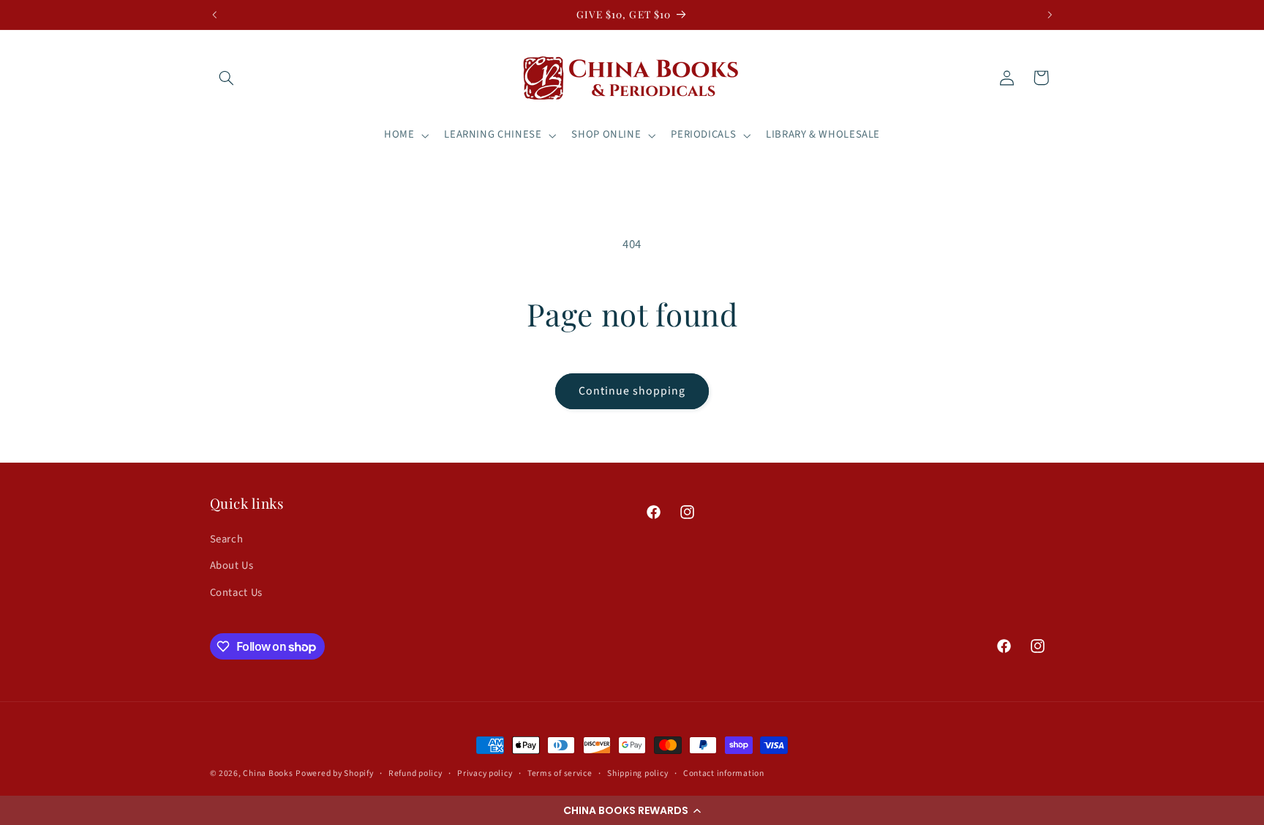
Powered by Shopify (334, 773)
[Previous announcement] (214, 14)
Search (227, 539)
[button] (632, 810)
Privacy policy (484, 773)
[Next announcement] (1050, 14)
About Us (232, 565)
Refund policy (415, 773)
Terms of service (559, 773)
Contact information (723, 773)
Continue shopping (632, 391)
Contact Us (236, 592)
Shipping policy (637, 773)
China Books (268, 773)
